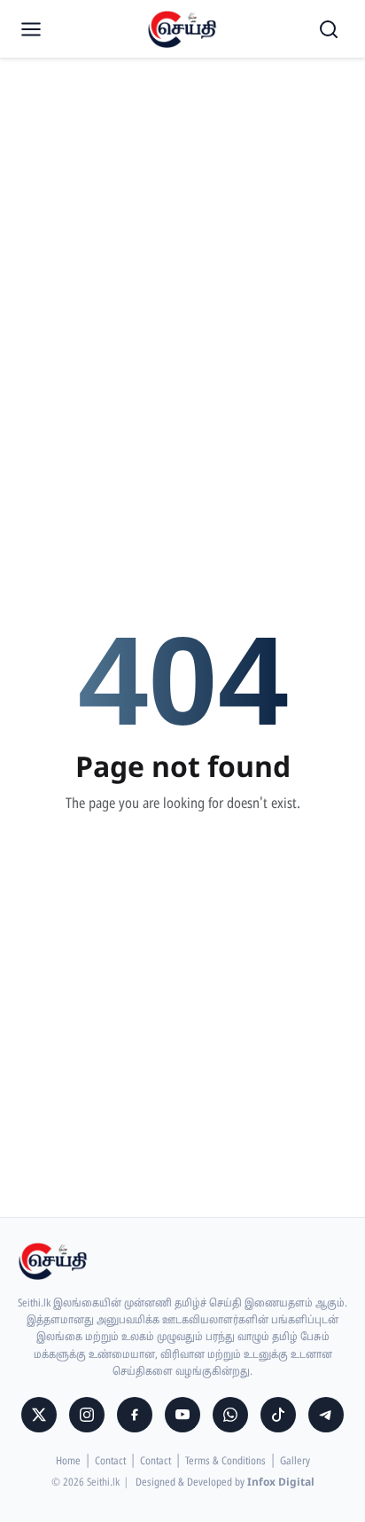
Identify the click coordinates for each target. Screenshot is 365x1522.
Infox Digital (281, 1483)
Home (68, 1461)
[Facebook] (134, 1414)
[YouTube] (182, 1414)
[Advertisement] (182, 191)
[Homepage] (182, 29)
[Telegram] (326, 1414)
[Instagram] (87, 1414)
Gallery (295, 1461)
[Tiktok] (278, 1414)
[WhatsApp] (230, 1414)
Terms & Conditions (225, 1461)
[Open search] (328, 29)
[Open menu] (31, 29)
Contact (110, 1461)
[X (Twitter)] (39, 1414)
